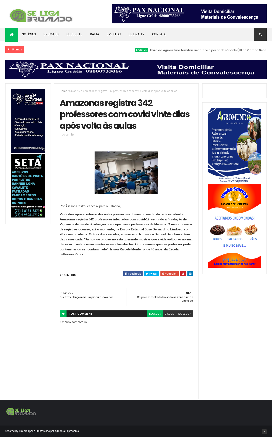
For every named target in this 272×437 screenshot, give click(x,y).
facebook (184, 313)
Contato (159, 34)
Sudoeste (74, 34)
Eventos (114, 34)
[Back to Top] (264, 431)
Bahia (94, 34)
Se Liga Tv (136, 34)
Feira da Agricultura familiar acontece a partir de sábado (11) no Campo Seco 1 (203, 50)
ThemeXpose (27, 431)
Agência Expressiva (67, 431)
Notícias (29, 34)
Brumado (51, 34)
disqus (169, 313)
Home (63, 91)
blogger (155, 313)
